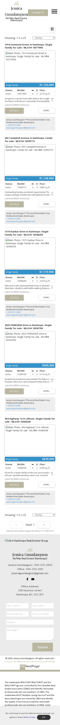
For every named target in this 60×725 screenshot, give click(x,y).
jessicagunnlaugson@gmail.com (20, 127)
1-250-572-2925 (13, 125)
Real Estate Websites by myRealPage (37, 661)
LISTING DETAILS (14, 111)
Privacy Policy (11, 661)
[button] (38, 12)
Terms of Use (29, 717)
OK (43, 717)
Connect (38, 12)
